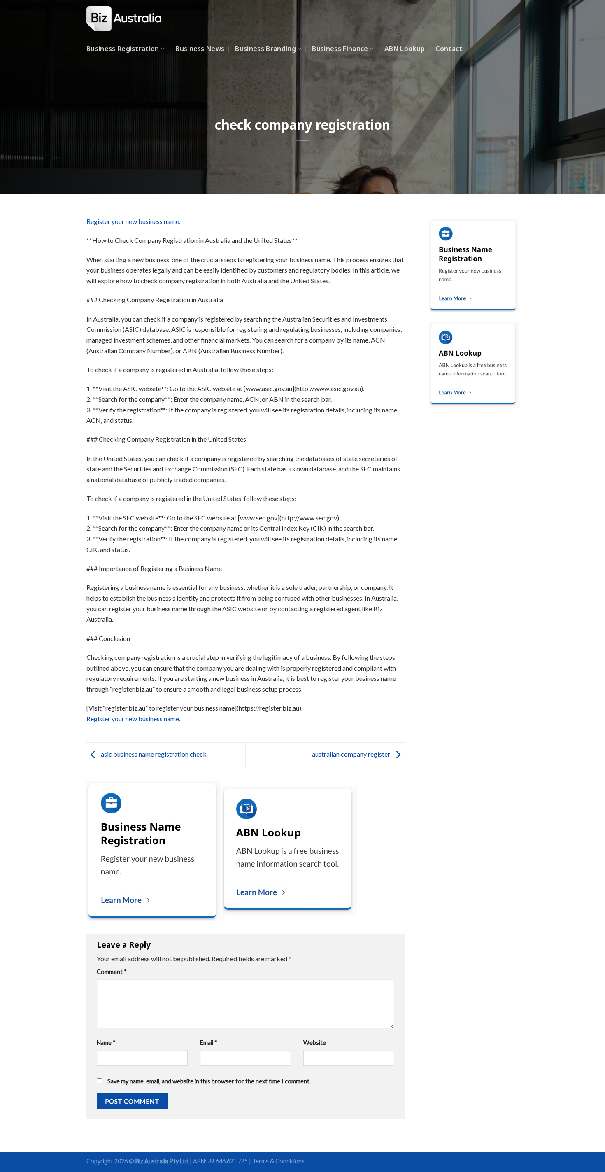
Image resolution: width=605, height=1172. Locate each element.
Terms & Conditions (278, 1161)
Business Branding (265, 48)
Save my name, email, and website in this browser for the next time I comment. (209, 1081)
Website (314, 1042)
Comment (112, 971)
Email (208, 1042)
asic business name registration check (153, 754)
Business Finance (340, 48)
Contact (448, 48)
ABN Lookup (404, 48)
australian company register (351, 754)
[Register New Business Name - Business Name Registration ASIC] (127, 18)
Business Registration (122, 48)
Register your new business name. (133, 221)
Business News (199, 48)
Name (106, 1042)
